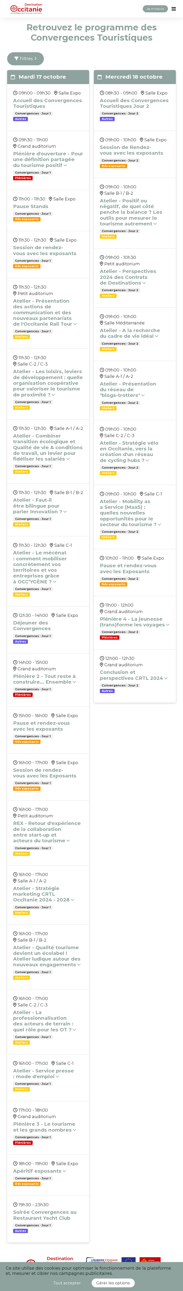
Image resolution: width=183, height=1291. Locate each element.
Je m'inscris (155, 9)
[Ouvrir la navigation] (174, 9)
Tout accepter (67, 1283)
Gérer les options (113, 1283)
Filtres (26, 58)
